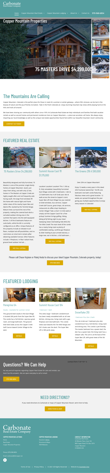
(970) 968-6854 (12, 452)
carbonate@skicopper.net (15, 456)
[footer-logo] (17, 425)
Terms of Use (25, 467)
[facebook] (5, 460)
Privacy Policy (39, 467)
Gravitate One (84, 467)
